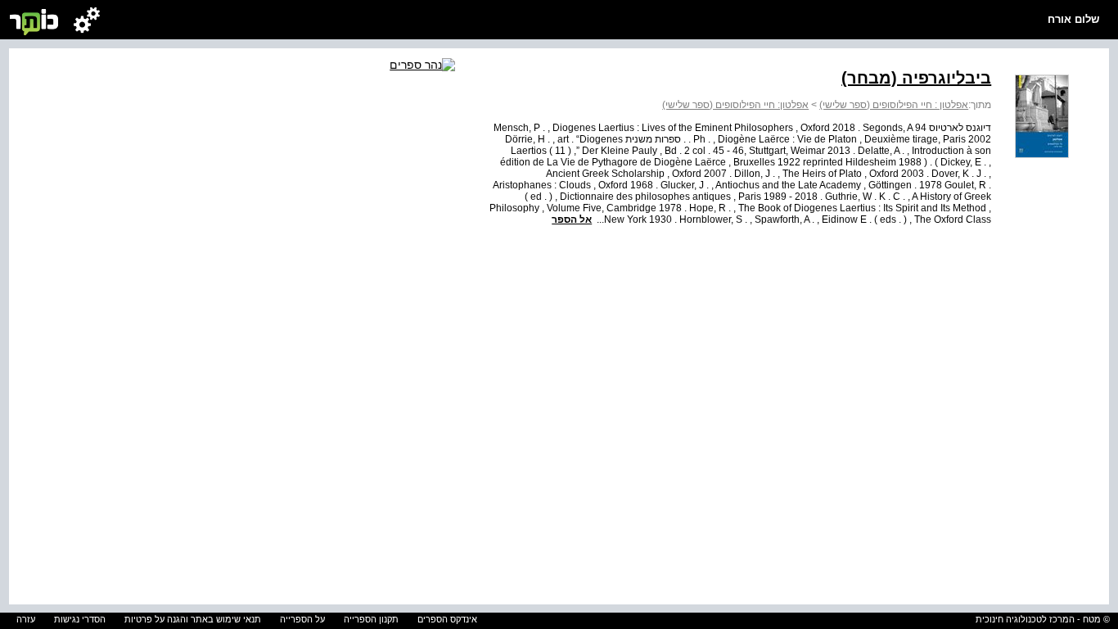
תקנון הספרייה (371, 619)
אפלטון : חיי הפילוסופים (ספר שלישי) (893, 105)
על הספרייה (302, 619)
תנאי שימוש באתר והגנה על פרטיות (192, 619)
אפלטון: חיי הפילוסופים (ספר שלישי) (735, 105)
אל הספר (572, 219)
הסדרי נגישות (80, 619)
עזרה (25, 619)
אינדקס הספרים (447, 619)
